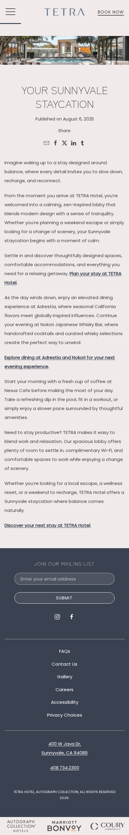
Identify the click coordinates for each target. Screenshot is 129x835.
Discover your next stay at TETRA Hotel (47, 525)
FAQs (64, 651)
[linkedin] (73, 143)
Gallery (64, 676)
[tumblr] (83, 143)
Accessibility (64, 702)
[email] (47, 143)
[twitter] (65, 143)
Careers (65, 689)
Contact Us (64, 664)
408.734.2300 (64, 768)
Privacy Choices (64, 715)
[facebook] (55, 143)
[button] (10, 12)
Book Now (111, 12)
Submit (64, 598)
